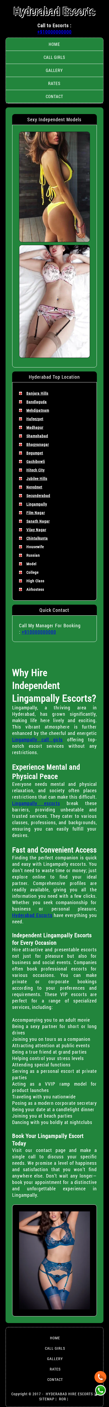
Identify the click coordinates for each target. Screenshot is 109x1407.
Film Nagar (35, 512)
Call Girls (54, 57)
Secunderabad (38, 495)
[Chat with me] (100, 1377)
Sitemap (46, 1398)
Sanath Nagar (38, 521)
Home (54, 44)
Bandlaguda (36, 401)
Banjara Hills (37, 393)
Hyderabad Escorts (54, 11)
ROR (62, 1398)
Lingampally (36, 504)
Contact (54, 96)
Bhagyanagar (37, 444)
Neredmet (34, 487)
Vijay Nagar (36, 529)
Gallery (54, 70)
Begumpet (34, 452)
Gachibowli (35, 461)
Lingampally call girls (37, 739)
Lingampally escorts (36, 803)
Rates (54, 83)
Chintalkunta (37, 538)
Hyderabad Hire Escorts (69, 1393)
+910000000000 (54, 32)
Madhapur (34, 427)
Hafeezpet (34, 418)
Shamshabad (37, 435)
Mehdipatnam (37, 410)
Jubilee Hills (36, 478)
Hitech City (35, 469)
